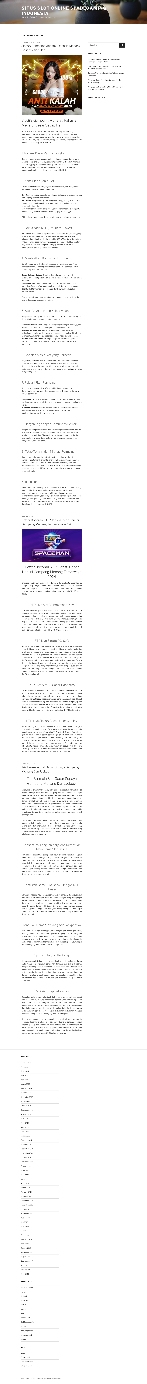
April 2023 (25, 1235)
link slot (78, 790)
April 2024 (25, 1183)
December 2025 (27, 1097)
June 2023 (25, 1226)
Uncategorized (26, 1335)
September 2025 (27, 1110)
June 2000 (25, 1274)
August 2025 (26, 1114)
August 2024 (26, 1166)
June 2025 (25, 1123)
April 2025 (25, 1132)
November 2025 (27, 1101)
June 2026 (25, 1071)
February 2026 (26, 1088)
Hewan (23, 1292)
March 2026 (25, 1084)
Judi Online (25, 1296)
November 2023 (27, 1205)
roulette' (24, 1305)
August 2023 (26, 1218)
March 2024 (25, 1188)
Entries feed (25, 1357)
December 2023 (27, 1201)
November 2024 (27, 1153)
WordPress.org (26, 1366)
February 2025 (26, 1140)
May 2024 (24, 1179)
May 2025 (24, 1127)
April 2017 (24, 1265)
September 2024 (27, 1162)
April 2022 (24, 1244)
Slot (22, 1313)
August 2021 (25, 1257)
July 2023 (24, 1222)
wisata (23, 1339)
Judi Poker (24, 1300)
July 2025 (24, 1119)
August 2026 (26, 1062)
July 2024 (24, 1170)
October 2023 (26, 1209)
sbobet (23, 1309)
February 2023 (26, 1239)
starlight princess (27, 1331)
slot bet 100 (25, 1318)
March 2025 (25, 1136)
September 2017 (27, 1261)
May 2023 (24, 1231)
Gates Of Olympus (27, 1287)
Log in (23, 1353)
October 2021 (26, 1248)
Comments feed (27, 1362)
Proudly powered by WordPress (49, 1378)
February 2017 (26, 1270)
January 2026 (26, 1093)
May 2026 (24, 1075)
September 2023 (27, 1213)
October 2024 (26, 1157)
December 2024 (27, 1149)
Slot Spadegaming (27, 1322)
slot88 (48, 142)
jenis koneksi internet (28, 1378)
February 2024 (26, 1192)
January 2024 (26, 1196)
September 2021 (27, 1252)
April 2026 (25, 1080)
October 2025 (26, 1106)
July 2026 (24, 1067)
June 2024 (25, 1175)
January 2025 (26, 1144)
